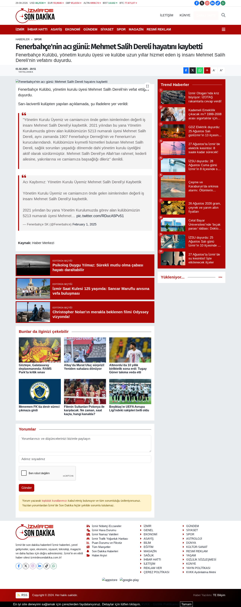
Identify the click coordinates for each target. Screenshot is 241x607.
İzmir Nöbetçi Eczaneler (106, 526)
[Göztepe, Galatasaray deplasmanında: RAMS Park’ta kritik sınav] (40, 349)
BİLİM (147, 542)
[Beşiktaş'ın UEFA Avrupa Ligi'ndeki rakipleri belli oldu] (130, 391)
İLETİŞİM (166, 15)
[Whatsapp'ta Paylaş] (200, 70)
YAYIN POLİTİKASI (198, 568)
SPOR (121, 29)
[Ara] (223, 15)
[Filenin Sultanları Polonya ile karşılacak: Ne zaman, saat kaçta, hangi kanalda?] (85, 391)
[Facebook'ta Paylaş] (186, 70)
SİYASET (107, 29)
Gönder (26, 488)
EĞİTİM (148, 546)
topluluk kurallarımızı (55, 500)
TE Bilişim (219, 595)
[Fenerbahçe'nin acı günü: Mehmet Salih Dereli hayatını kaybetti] (85, 81)
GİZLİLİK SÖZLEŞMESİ (201, 559)
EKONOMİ (72, 29)
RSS (24, 595)
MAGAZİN (136, 29)
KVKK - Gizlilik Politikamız (160, 604)
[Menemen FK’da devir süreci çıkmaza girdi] (40, 391)
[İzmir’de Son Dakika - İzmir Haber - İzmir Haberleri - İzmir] (35, 15)
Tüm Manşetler (101, 546)
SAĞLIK (149, 555)
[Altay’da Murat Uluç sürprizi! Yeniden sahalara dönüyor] (85, 349)
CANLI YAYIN (206, 15)
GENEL (148, 530)
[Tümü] (220, 277)
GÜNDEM (90, 29)
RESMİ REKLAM (159, 29)
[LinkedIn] (40, 566)
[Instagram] (33, 566)
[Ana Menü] (223, 29)
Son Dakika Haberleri (105, 551)
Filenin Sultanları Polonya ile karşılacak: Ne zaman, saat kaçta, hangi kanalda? (84, 410)
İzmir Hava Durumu (104, 530)
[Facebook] (19, 566)
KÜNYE (185, 15)
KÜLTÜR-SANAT (196, 546)
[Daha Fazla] (207, 70)
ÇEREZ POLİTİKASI (156, 572)
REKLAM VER (153, 568)
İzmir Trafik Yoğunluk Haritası (110, 538)
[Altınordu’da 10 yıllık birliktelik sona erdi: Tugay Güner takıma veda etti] (130, 349)
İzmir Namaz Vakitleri (105, 534)
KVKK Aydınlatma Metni (201, 572)
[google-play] (129, 580)
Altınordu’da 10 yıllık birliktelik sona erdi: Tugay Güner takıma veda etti (128, 369)
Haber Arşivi (99, 555)
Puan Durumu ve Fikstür (107, 542)
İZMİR (20, 29)
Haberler (23, 39)
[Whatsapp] (53, 566)
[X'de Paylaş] (192, 70)
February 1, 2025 (84, 224)
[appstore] (110, 580)
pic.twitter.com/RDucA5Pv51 (100, 216)
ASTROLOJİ (194, 538)
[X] (26, 566)
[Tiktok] (46, 566)
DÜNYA (191, 542)
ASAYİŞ (56, 29)
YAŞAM (191, 555)
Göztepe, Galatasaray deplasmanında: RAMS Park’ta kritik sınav (35, 369)
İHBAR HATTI (37, 29)
